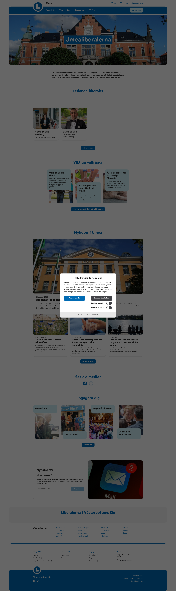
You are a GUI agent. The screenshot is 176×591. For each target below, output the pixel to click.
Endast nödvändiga (101, 298)
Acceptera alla (74, 298)
